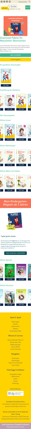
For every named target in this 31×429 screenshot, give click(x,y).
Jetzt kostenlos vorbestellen (15, 253)
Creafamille (14, 404)
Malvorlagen (15, 322)
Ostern (15, 379)
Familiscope (14, 406)
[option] (21, 102)
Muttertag (15, 383)
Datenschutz (14, 416)
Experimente (15, 326)
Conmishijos (6, 404)
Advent (15, 381)
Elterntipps (15, 358)
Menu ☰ (28, 7)
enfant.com (22, 406)
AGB (20, 416)
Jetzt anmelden (15, 55)
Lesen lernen (15, 365)
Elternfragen (15, 360)
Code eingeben (15, 59)
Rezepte (15, 328)
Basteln (15, 324)
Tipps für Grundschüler (15, 363)
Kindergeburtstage (15, 374)
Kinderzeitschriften (23, 1)
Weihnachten (16, 376)
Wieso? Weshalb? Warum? (15, 340)
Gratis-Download (15, 349)
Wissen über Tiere (15, 342)
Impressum (5, 416)
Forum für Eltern (24, 419)
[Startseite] (11, 10)
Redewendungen (15, 344)
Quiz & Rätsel (15, 347)
